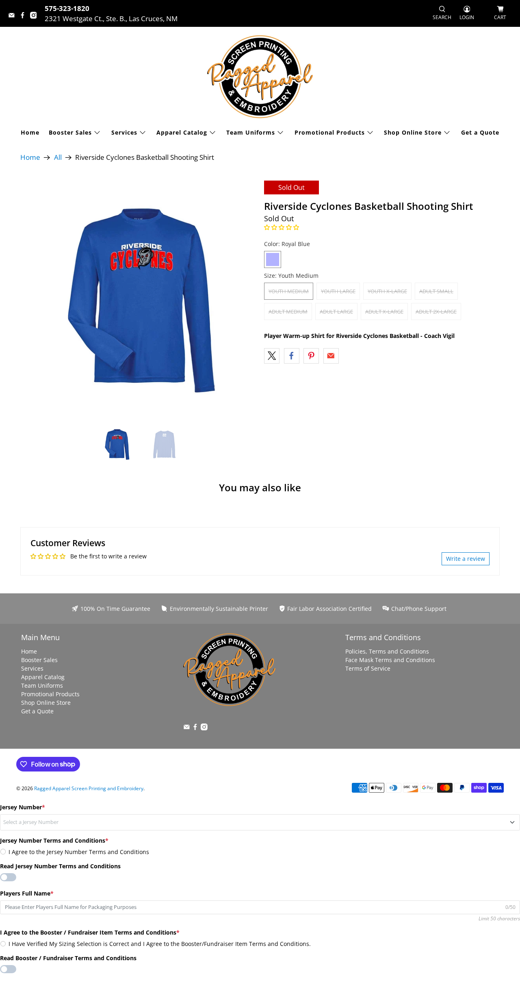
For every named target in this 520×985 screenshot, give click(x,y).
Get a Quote (480, 132)
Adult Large (336, 311)
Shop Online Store (413, 132)
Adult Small (436, 291)
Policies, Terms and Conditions (387, 651)
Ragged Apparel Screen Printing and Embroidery (88, 788)
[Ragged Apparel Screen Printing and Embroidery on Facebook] (24, 16)
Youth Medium (289, 291)
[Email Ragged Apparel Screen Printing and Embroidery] (13, 16)
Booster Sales (70, 132)
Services (124, 132)
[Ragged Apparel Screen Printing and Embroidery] (260, 77)
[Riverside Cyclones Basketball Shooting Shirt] (138, 298)
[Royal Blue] (272, 259)
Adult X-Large (384, 311)
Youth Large (338, 291)
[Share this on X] (272, 356)
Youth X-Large (387, 291)
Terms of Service (367, 668)
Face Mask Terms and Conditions (390, 660)
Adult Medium (288, 311)
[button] (281, 227)
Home (30, 132)
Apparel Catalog (181, 132)
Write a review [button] (465, 558)
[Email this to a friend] (331, 356)
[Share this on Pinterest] (311, 356)
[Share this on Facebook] (291, 356)
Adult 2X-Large (436, 311)
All (58, 157)
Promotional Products (330, 132)
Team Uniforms (250, 132)
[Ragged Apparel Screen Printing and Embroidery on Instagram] (35, 16)
